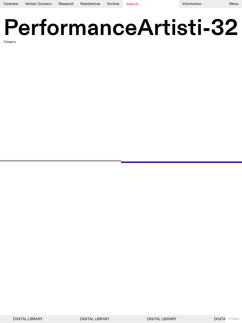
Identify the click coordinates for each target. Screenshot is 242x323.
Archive (113, 4)
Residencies (90, 4)
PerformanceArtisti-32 (121, 28)
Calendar (11, 4)
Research (66, 4)
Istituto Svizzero (38, 4)
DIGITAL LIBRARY (26, 319)
